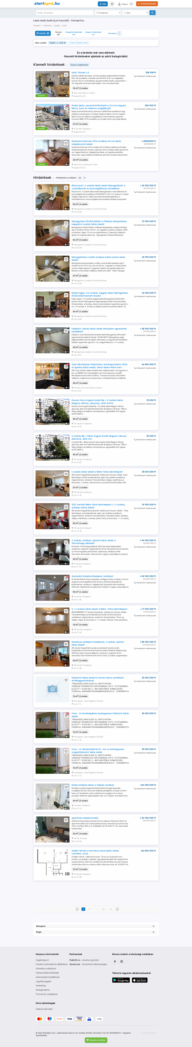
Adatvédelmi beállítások (48, 977)
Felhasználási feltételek (47, 972)
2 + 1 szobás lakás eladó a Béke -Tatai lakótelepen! (99, 609)
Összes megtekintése (79, 65)
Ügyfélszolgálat (43, 981)
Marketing (41, 985)
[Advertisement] (96, 891)
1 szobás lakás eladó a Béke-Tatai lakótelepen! (97, 471)
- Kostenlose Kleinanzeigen (88, 964)
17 (111, 909)
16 (103, 909)
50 (84, 178)
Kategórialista (43, 990)
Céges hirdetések (93, 33)
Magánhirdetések (73, 33)
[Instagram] (121, 961)
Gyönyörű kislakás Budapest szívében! (92, 576)
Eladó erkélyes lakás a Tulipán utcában (93, 785)
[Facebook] (114, 961)
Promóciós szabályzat (47, 994)
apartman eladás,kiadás (85, 818)
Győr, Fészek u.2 (80, 72)
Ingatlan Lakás (57, 42)
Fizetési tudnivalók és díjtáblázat (52, 964)
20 (80, 178)
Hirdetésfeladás (148, 4)
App (104, 4)
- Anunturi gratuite (84, 960)
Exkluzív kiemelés (44, 1009)
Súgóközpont (42, 960)
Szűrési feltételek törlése (79, 43)
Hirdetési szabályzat (46, 968)
